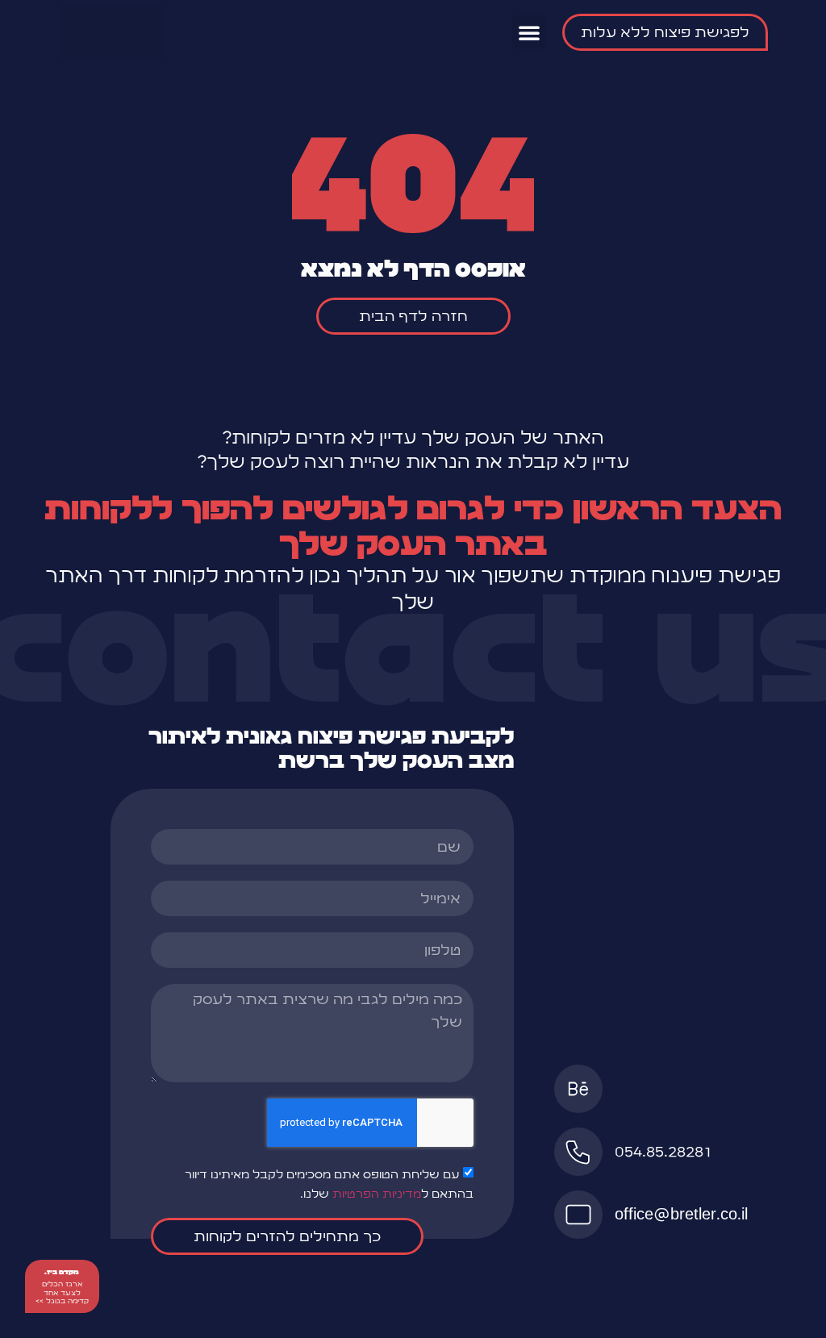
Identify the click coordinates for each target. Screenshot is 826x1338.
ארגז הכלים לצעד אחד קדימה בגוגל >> (62, 1292)
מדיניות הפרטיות (376, 1193)
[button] (529, 32)
